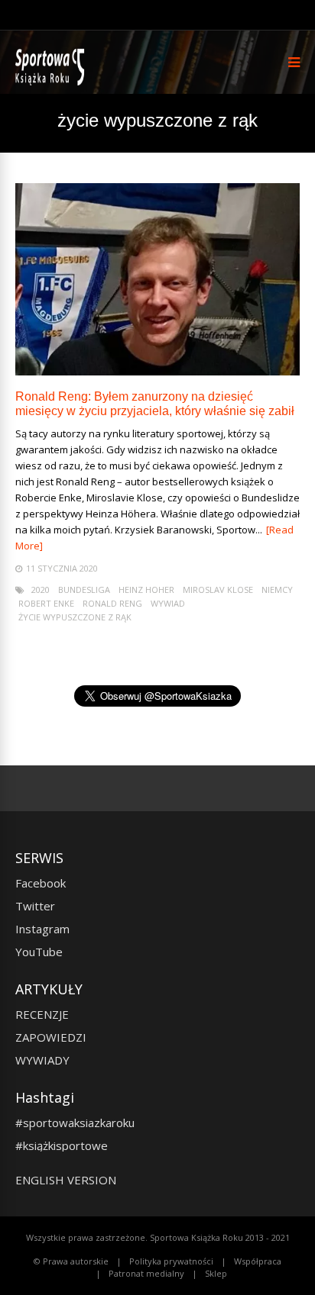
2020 (40, 589)
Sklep (216, 1273)
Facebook (40, 883)
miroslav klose (218, 589)
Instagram (42, 928)
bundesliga (84, 589)
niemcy (277, 589)
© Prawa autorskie (71, 1261)
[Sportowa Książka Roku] (52, 82)
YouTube (39, 951)
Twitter (35, 905)
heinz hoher (146, 589)
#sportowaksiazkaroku (75, 1122)
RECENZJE (42, 1014)
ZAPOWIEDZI (50, 1037)
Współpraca (257, 1261)
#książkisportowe (61, 1145)
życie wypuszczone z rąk (75, 617)
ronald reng (112, 603)
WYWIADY (42, 1060)
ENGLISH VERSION (65, 1179)
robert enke (46, 603)
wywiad (168, 603)
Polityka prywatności (171, 1261)
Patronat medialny (146, 1273)
